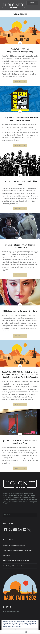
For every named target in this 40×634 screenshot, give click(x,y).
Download (6, 555)
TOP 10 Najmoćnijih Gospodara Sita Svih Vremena (17, 550)
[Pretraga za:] (20, 514)
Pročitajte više (20, 81)
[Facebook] (5, 529)
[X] (10, 529)
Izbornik (33, 2)
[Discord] (24, 529)
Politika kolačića (16, 626)
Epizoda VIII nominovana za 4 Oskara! (14, 545)
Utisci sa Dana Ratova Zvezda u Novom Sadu (16, 560)
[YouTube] (15, 529)
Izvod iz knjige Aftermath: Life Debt (13, 566)
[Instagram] (20, 529)
